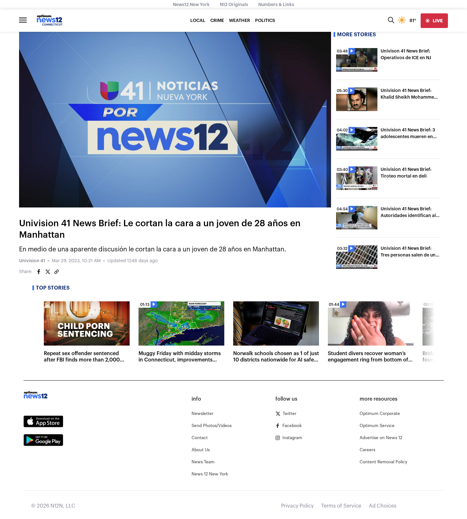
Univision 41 (32, 261)
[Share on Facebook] (38, 271)
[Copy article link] (56, 271)
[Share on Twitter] (47, 271)
